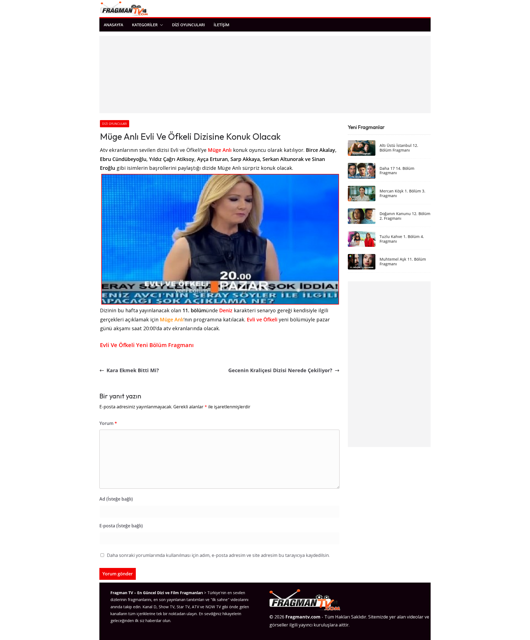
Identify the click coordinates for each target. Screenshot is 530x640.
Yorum (108, 423)
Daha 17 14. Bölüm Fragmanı (397, 171)
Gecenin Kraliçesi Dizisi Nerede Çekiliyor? (280, 370)
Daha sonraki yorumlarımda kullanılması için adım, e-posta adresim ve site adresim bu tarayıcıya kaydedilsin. (218, 555)
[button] (160, 25)
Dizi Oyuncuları (188, 24)
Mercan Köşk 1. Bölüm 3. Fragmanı (402, 193)
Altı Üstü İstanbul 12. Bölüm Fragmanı (399, 148)
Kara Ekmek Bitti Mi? (133, 370)
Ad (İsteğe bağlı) (116, 499)
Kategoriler (145, 24)
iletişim (221, 24)
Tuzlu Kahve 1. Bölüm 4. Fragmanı (402, 239)
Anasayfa (113, 24)
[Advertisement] (265, 74)
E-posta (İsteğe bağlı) (121, 526)
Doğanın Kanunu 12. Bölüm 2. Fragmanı (405, 216)
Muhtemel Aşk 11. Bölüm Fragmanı (403, 261)
